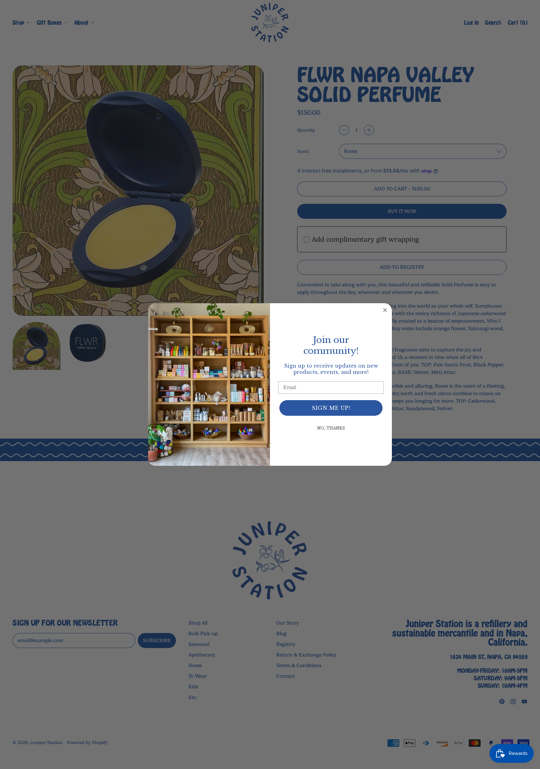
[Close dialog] (385, 310)
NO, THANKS (331, 428)
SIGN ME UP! (331, 408)
